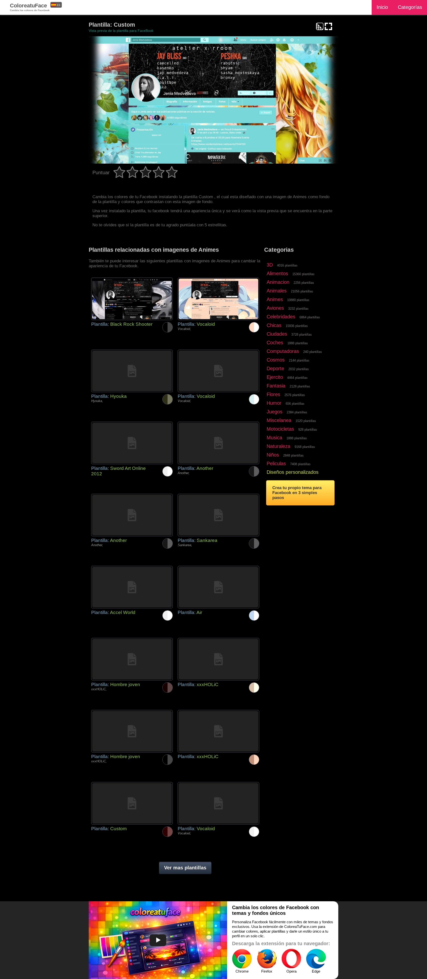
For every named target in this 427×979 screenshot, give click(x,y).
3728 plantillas (301, 334)
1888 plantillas (297, 343)
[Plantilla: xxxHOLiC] (218, 659)
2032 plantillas (298, 369)
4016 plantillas (287, 265)
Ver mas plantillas (185, 867)
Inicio (382, 7)
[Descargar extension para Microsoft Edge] (316, 959)
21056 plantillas (302, 291)
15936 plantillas (297, 326)
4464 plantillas (297, 378)
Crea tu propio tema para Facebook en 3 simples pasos (296, 492)
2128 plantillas (300, 386)
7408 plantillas (300, 464)
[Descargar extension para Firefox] (267, 959)
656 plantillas (295, 403)
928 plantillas (307, 429)
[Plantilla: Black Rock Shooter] (132, 299)
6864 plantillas (309, 317)
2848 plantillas (293, 455)
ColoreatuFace (30, 7)
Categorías (410, 7)
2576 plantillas (294, 395)
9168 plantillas (305, 447)
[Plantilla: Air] (218, 587)
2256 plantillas (304, 283)
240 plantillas (312, 352)
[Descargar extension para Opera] (291, 959)
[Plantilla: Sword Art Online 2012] (132, 443)
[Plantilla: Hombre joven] (132, 659)
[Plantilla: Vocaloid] (218, 299)
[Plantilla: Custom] (132, 803)
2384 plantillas (297, 412)
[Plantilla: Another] (218, 443)
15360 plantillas (303, 274)
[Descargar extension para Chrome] (242, 959)
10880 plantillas (298, 300)
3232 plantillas (298, 308)
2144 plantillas (299, 360)
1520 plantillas (306, 421)
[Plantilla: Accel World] (132, 587)
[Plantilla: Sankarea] (218, 515)
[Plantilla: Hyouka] (132, 371)
